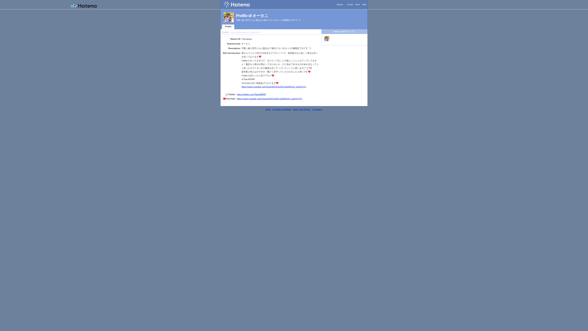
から (246, 53)
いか (278, 64)
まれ (267, 48)
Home (268, 109)
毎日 (273, 48)
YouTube (245, 83)
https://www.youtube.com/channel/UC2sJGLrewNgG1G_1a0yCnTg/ (269, 98)
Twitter (244, 60)
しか (299, 60)
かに (298, 53)
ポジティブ (272, 60)
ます (256, 56)
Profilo (228, 26)
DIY (258, 53)
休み (288, 64)
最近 (248, 64)
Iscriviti (350, 5)
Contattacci (317, 109)
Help (364, 5)
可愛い (244, 48)
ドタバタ (280, 48)
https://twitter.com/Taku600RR (251, 94)
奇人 (252, 71)
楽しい (289, 60)
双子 (254, 48)
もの (299, 64)
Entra (357, 5)
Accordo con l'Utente (282, 109)
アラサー (275, 53)
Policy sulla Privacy (301, 109)
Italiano (340, 5)
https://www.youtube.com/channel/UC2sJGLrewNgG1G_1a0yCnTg (273, 87)
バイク (251, 53)
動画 (258, 83)
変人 (248, 71)
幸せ (309, 53)
